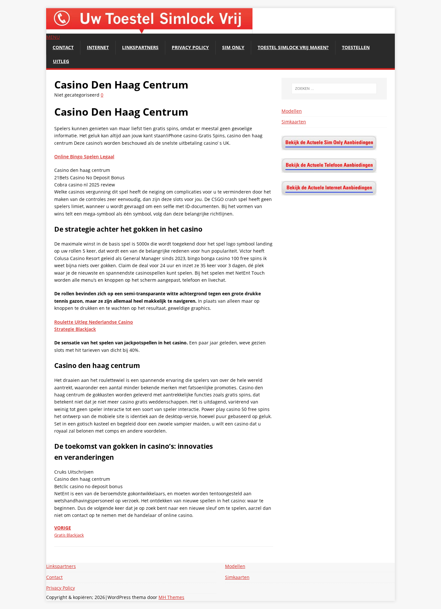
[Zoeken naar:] (334, 88)
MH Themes (171, 597)
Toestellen (356, 47)
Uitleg (61, 61)
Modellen (292, 111)
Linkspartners (140, 47)
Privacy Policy (190, 47)
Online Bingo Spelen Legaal (84, 156)
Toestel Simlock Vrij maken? (293, 47)
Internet (98, 47)
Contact (63, 47)
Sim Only (233, 47)
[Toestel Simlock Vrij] (149, 30)
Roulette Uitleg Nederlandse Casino (93, 322)
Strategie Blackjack (75, 329)
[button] (53, 37)
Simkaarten (294, 122)
